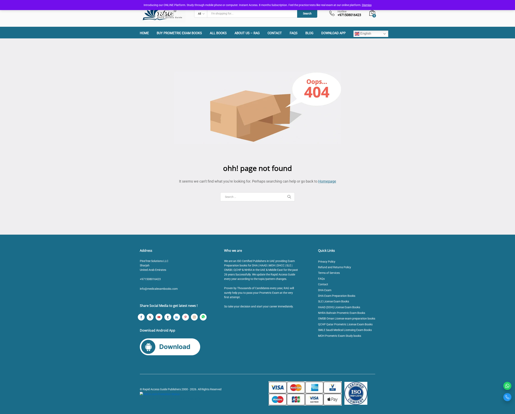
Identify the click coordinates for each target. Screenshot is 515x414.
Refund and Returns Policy (334, 267)
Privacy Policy (326, 261)
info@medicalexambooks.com (159, 288)
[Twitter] (150, 317)
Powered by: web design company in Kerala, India (170, 398)
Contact (275, 33)
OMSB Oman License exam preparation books (346, 318)
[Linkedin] (176, 317)
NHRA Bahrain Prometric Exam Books (341, 312)
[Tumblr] (167, 317)
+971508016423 (150, 279)
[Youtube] (159, 317)
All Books (218, 33)
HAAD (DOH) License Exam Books (339, 307)
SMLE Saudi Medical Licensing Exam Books (345, 330)
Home (144, 33)
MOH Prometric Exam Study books (339, 335)
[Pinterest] (185, 317)
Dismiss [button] (367, 5)
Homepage (327, 181)
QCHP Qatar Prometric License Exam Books (345, 324)
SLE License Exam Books (333, 301)
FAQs (294, 33)
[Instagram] (194, 317)
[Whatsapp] (203, 317)
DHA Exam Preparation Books (336, 295)
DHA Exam (324, 290)
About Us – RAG (247, 33)
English (365, 33)
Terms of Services (329, 272)
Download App (333, 33)
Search (307, 13)
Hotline (342, 11)
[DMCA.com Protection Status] (160, 394)
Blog (309, 33)
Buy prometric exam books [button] (179, 33)
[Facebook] (141, 317)
